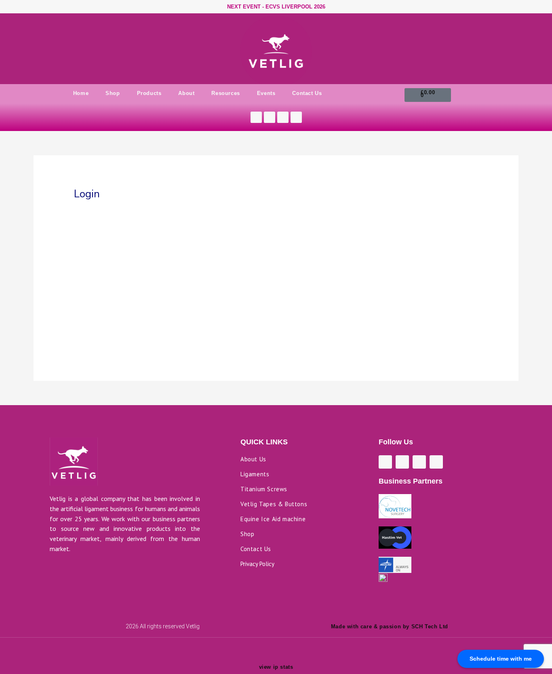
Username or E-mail (213, 213)
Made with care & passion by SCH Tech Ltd (389, 626)
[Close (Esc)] (168, 648)
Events (266, 93)
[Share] (134, 648)
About (186, 93)
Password (199, 248)
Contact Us (307, 93)
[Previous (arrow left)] (66, 659)
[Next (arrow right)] (100, 659)
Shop (112, 93)
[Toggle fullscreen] (100, 648)
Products (149, 93)
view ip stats (276, 667)
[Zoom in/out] (66, 648)
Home (80, 93)
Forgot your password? (276, 332)
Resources (225, 93)
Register (323, 307)
